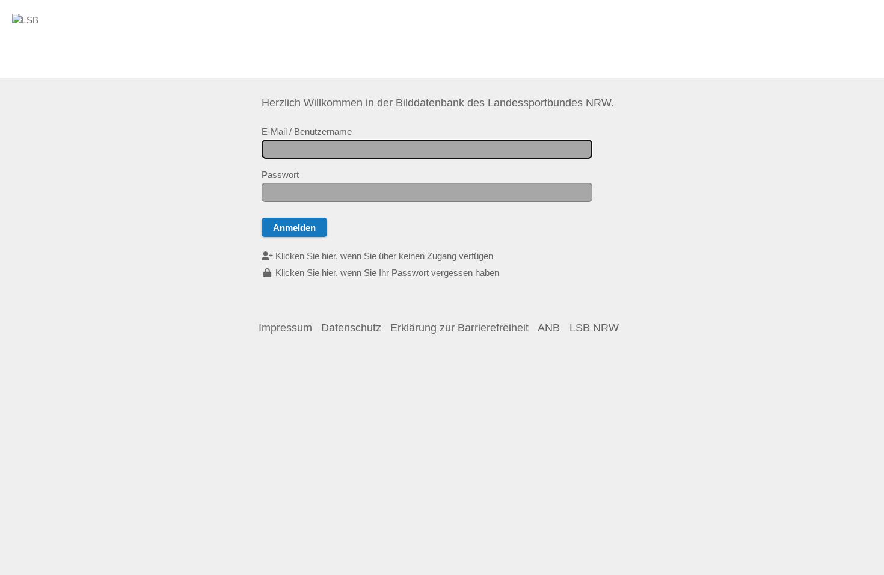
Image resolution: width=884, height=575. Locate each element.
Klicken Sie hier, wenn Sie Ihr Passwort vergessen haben (386, 273)
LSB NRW (594, 328)
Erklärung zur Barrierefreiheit (459, 328)
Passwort (280, 175)
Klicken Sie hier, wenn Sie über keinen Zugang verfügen (383, 256)
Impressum (285, 328)
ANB (549, 328)
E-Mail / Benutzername (307, 131)
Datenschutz (351, 328)
